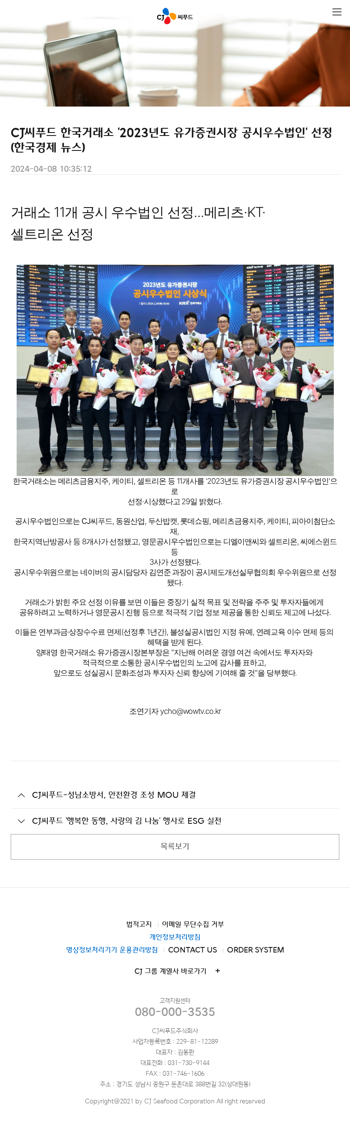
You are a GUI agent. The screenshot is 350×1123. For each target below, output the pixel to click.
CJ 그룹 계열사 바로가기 (170, 971)
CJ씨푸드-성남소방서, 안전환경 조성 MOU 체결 (114, 795)
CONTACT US (192, 950)
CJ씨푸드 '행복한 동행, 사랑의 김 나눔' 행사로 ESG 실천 (127, 821)
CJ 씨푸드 (175, 16)
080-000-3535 (175, 1011)
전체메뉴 (336, 12)
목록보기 (175, 846)
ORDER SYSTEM (255, 950)
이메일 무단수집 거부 (193, 925)
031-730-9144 (189, 1063)
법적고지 (139, 925)
